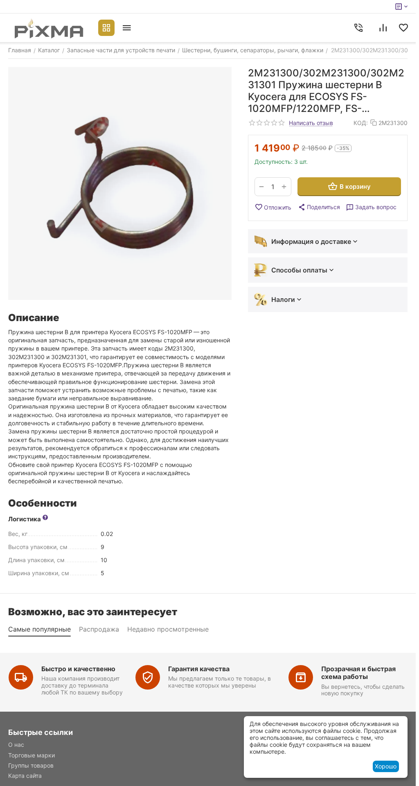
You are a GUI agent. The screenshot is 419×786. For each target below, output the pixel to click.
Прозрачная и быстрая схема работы (358, 673)
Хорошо (385, 766)
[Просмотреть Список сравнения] (383, 28)
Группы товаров (31, 765)
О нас (16, 744)
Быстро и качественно (78, 669)
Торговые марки (31, 755)
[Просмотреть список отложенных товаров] (403, 28)
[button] (318, 207)
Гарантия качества (199, 669)
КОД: (361, 122)
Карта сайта (25, 775)
